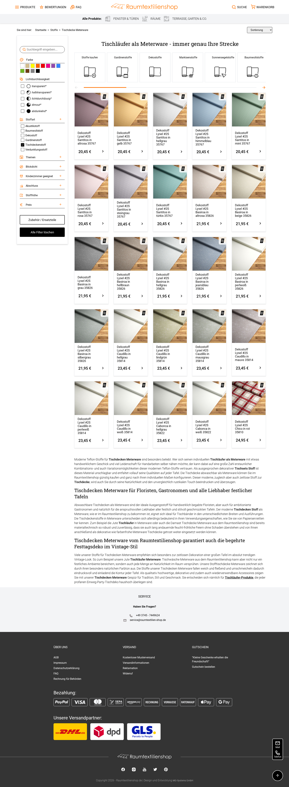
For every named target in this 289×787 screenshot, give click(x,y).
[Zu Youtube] (144, 769)
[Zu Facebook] (123, 769)
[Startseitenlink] (144, 7)
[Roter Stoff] (43, 66)
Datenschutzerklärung (66, 668)
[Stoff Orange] (38, 66)
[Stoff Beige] (27, 66)
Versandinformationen (136, 662)
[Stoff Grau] (33, 71)
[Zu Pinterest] (166, 769)
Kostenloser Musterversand (139, 657)
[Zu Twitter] (155, 769)
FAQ (56, 673)
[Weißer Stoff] (22, 66)
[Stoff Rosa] (48, 66)
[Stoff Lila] (53, 66)
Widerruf (128, 673)
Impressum (60, 662)
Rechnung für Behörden (67, 678)
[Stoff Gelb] (33, 66)
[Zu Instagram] (134, 769)
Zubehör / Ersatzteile (42, 220)
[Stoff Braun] (27, 71)
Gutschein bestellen (203, 666)
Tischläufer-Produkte (239, 577)
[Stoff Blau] (58, 66)
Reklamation (130, 668)
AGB (56, 657)
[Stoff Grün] (22, 71)
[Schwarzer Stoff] (38, 71)
